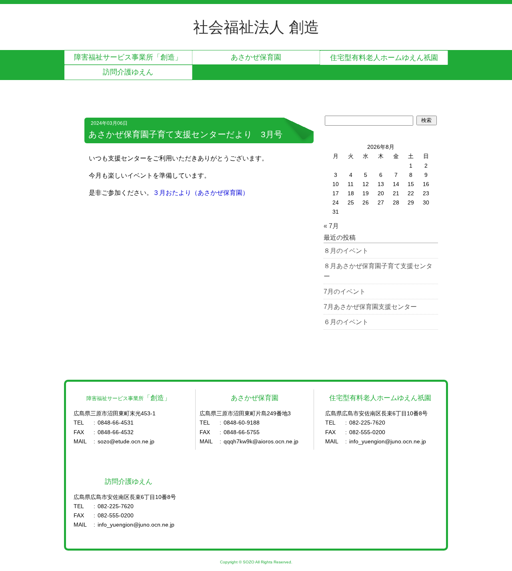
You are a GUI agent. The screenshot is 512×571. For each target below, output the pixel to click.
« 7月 (331, 225)
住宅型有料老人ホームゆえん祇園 (384, 58)
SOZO (248, 562)
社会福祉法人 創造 (256, 27)
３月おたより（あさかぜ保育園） (201, 192)
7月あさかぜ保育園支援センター (370, 306)
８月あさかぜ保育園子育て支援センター (378, 271)
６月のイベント (346, 322)
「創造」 (128, 57)
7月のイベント (345, 291)
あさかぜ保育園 (256, 57)
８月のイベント (346, 250)
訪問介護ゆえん (128, 72)
